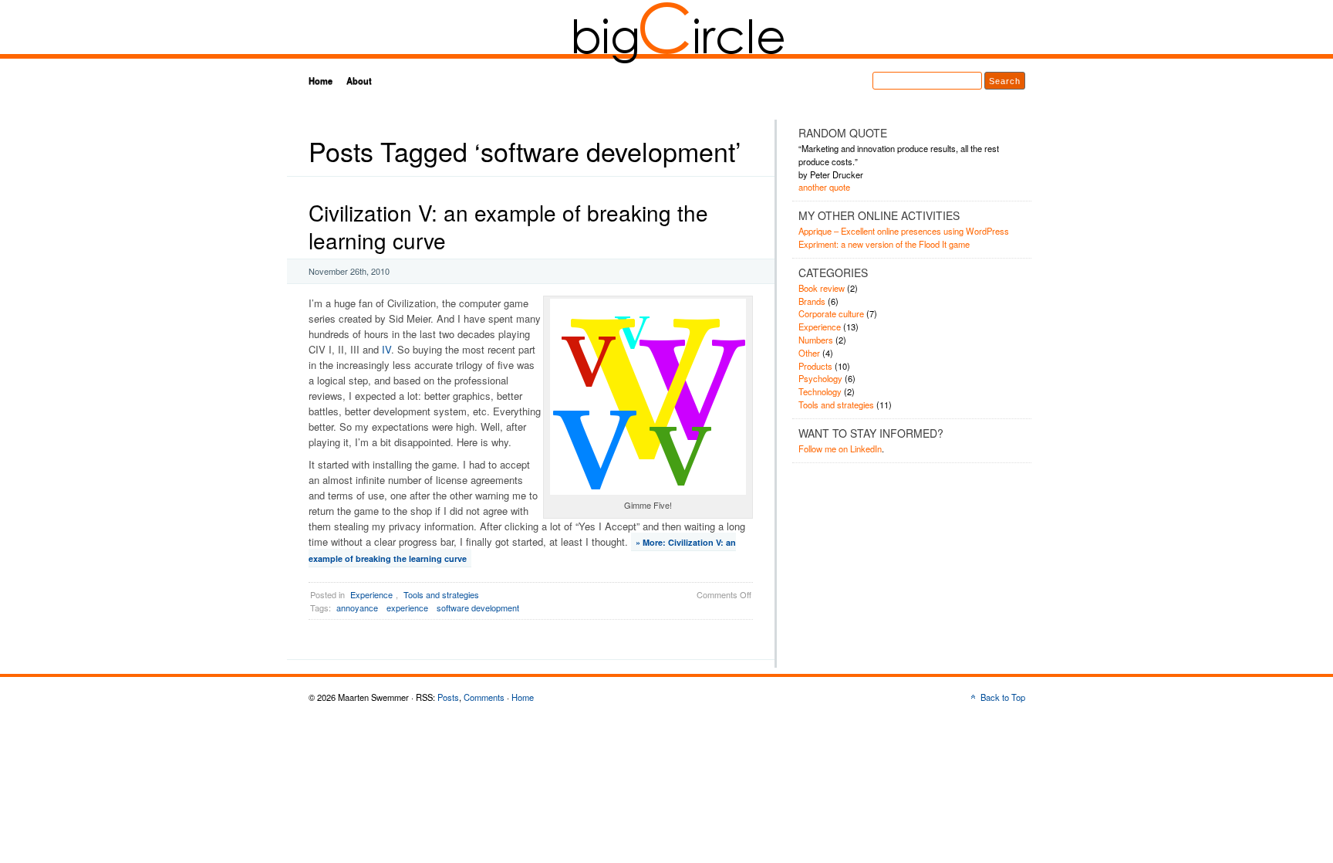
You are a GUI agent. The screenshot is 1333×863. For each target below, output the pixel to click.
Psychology (820, 378)
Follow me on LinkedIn (840, 448)
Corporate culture (831, 313)
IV (386, 349)
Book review (821, 288)
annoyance (357, 607)
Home (320, 80)
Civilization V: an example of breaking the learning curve (508, 226)
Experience (371, 594)
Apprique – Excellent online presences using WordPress (903, 231)
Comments (484, 697)
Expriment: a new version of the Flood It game (884, 244)
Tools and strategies (441, 594)
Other (809, 353)
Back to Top (1002, 697)
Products (815, 366)
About (359, 80)
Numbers (815, 339)
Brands (811, 301)
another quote (824, 187)
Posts (448, 697)
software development (478, 607)
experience (407, 607)
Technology (820, 391)
